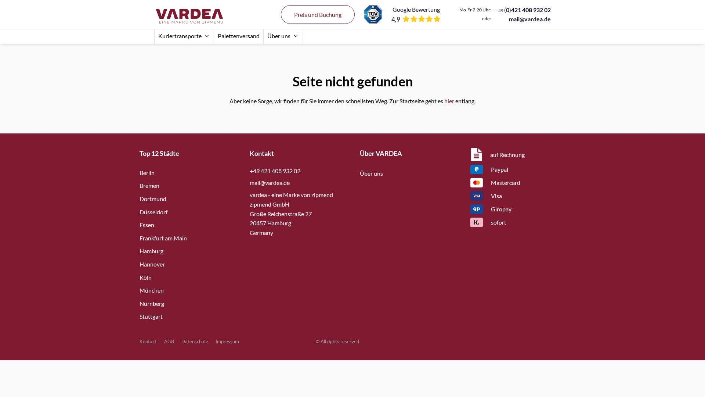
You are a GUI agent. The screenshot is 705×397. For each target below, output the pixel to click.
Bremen (149, 185)
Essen (147, 224)
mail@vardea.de (530, 18)
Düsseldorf (153, 211)
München (152, 290)
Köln (146, 277)
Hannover (152, 264)
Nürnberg (152, 303)
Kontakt (148, 341)
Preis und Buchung (317, 14)
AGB (169, 341)
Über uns (278, 35)
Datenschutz (194, 341)
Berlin (147, 172)
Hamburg (151, 250)
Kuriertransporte (180, 35)
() (523, 9)
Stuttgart (151, 316)
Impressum (227, 341)
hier (449, 100)
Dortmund (153, 198)
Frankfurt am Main (163, 238)
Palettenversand (239, 35)
